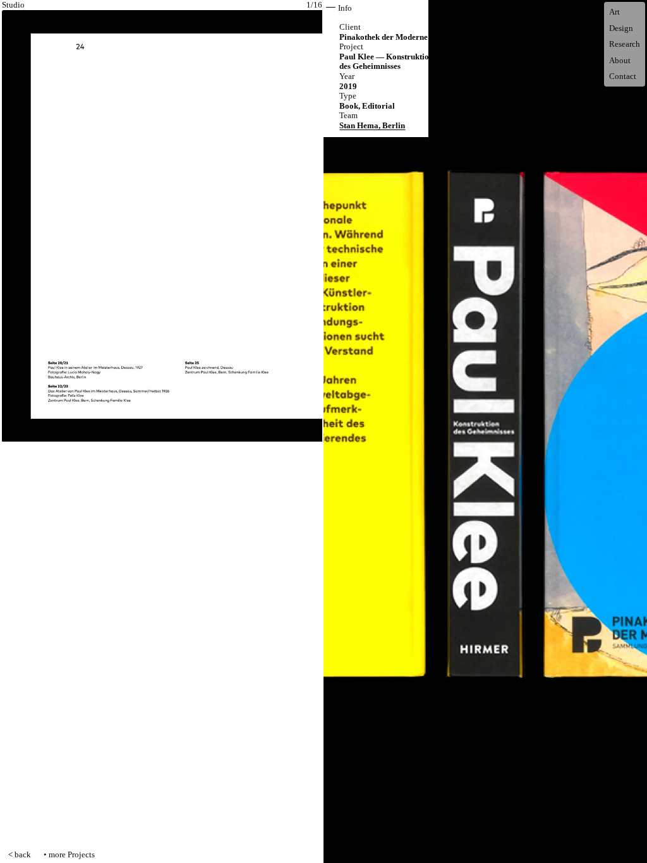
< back (19, 854)
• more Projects (69, 854)
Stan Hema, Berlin (372, 125)
